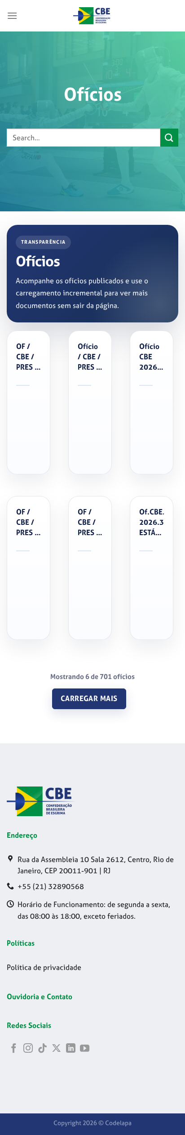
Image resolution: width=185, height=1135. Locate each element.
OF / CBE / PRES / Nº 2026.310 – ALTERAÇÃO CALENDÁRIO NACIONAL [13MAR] (90, 522)
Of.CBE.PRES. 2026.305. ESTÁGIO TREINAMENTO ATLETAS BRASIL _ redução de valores (151, 522)
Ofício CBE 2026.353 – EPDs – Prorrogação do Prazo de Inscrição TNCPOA (151, 357)
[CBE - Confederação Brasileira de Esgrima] (92, 15)
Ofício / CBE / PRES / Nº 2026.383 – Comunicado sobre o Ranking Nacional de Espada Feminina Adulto (90, 357)
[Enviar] (169, 137)
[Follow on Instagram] (28, 1049)
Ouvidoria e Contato (39, 996)
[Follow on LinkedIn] (70, 1049)
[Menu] (12, 15)
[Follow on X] (56, 1049)
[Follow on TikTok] (42, 1049)
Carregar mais (89, 698)
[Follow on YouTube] (84, 1049)
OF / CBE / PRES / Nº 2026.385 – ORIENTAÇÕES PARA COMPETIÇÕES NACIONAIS (28, 357)
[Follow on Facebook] (13, 1049)
